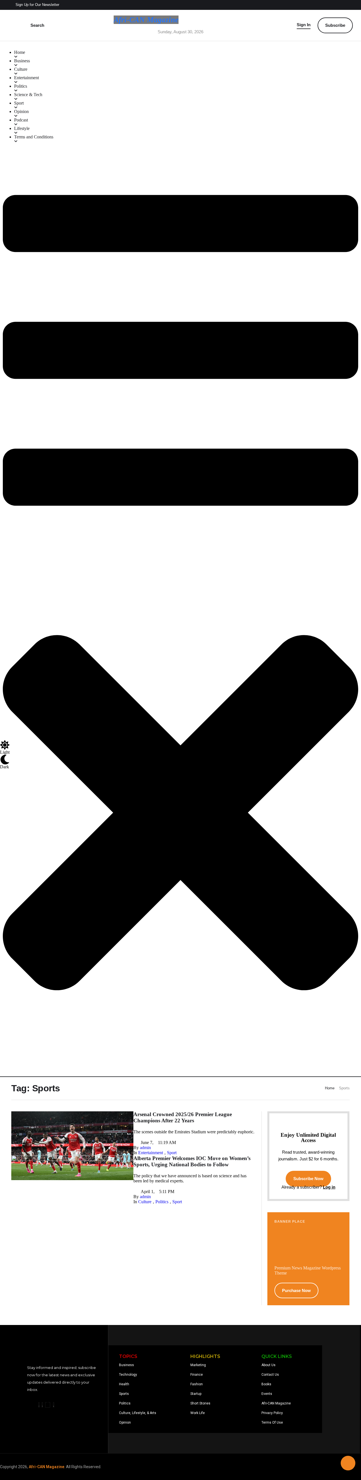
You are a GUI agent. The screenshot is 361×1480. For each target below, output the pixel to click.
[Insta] (42, 1405)
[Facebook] (38, 1405)
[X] (47, 1405)
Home (329, 1088)
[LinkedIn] (53, 1405)
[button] (33, 5)
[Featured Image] (72, 1159)
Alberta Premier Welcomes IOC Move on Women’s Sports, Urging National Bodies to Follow (191, 1161)
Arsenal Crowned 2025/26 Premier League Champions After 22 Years (182, 1117)
